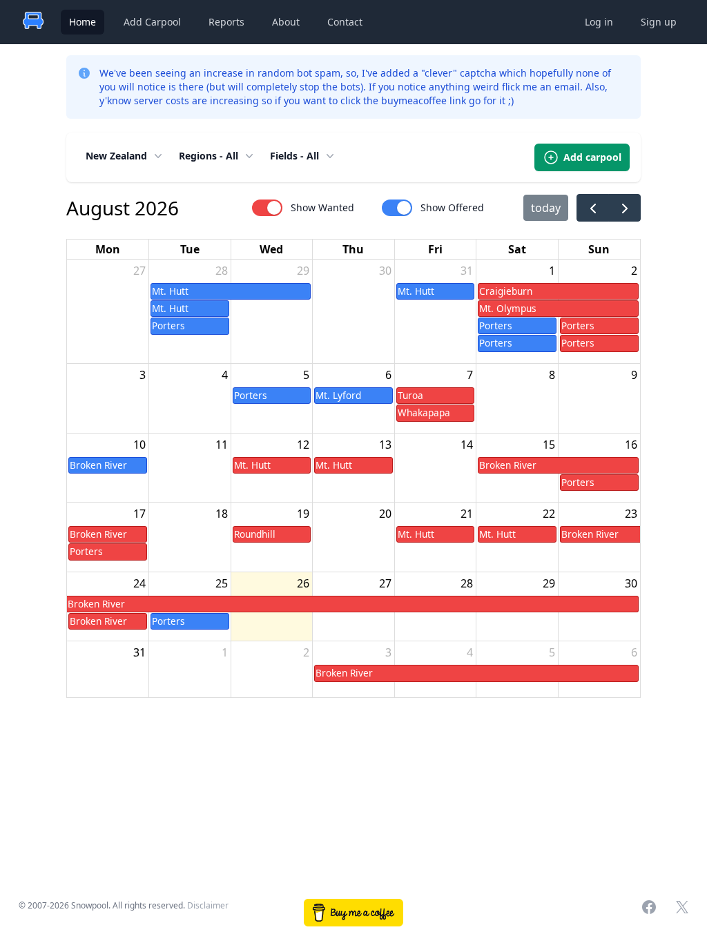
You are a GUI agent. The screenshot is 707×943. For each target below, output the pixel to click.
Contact (344, 21)
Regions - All (208, 155)
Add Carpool (152, 21)
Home (82, 21)
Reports (226, 21)
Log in (599, 21)
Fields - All (294, 155)
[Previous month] (593, 208)
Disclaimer (208, 905)
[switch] (267, 208)
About (286, 21)
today (546, 207)
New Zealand (116, 155)
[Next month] (624, 208)
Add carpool (592, 157)
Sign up (659, 21)
